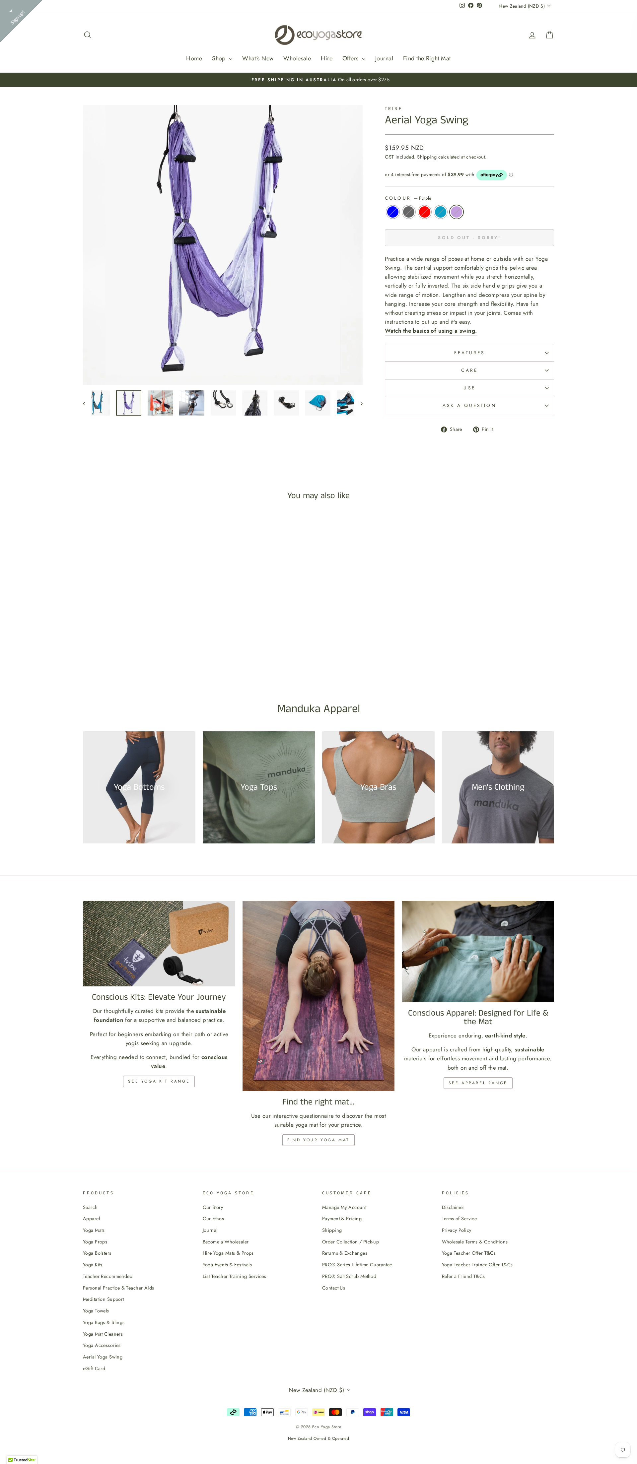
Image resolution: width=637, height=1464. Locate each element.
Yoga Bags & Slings (104, 1322)
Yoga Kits (93, 1264)
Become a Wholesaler (226, 1241)
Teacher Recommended (107, 1276)
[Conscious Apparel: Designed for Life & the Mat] (478, 951)
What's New (257, 58)
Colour (408, 198)
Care (469, 370)
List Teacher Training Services (234, 1276)
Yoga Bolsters (97, 1253)
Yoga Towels (96, 1310)
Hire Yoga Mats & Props (228, 1253)
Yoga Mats (94, 1230)
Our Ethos (213, 1218)
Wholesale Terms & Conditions (475, 1241)
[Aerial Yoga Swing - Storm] (130, 664)
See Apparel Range (478, 1083)
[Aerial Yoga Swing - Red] (139, 664)
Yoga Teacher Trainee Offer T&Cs (477, 1264)
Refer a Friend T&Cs (463, 1276)
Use (469, 387)
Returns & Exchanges (344, 1253)
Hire (326, 58)
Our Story (213, 1207)
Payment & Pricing (342, 1218)
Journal (384, 58)
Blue (392, 212)
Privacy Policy (456, 1230)
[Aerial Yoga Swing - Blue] (121, 664)
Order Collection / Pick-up (350, 1241)
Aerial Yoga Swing (102, 1357)
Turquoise (440, 212)
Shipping (427, 157)
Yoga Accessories (102, 1345)
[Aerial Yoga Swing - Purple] (157, 664)
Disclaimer (453, 1207)
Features (469, 352)
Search (90, 1207)
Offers (351, 58)
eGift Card (94, 1368)
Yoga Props (95, 1241)
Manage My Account (344, 1207)
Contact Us (333, 1288)
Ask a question (470, 405)
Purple (456, 212)
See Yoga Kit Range (159, 1081)
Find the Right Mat (427, 58)
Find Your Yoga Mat (318, 1140)
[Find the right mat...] (319, 996)
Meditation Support (103, 1299)
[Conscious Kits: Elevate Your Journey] (159, 943)
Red (424, 212)
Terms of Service (459, 1218)
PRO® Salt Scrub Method (349, 1276)
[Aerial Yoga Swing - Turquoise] (148, 664)
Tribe (393, 108)
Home (194, 58)
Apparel (91, 1218)
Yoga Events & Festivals (227, 1264)
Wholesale (297, 58)
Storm (408, 212)
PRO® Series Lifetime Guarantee (357, 1264)
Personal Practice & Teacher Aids (118, 1288)
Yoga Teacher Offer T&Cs (469, 1253)
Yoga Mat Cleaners (103, 1334)
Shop (219, 58)
